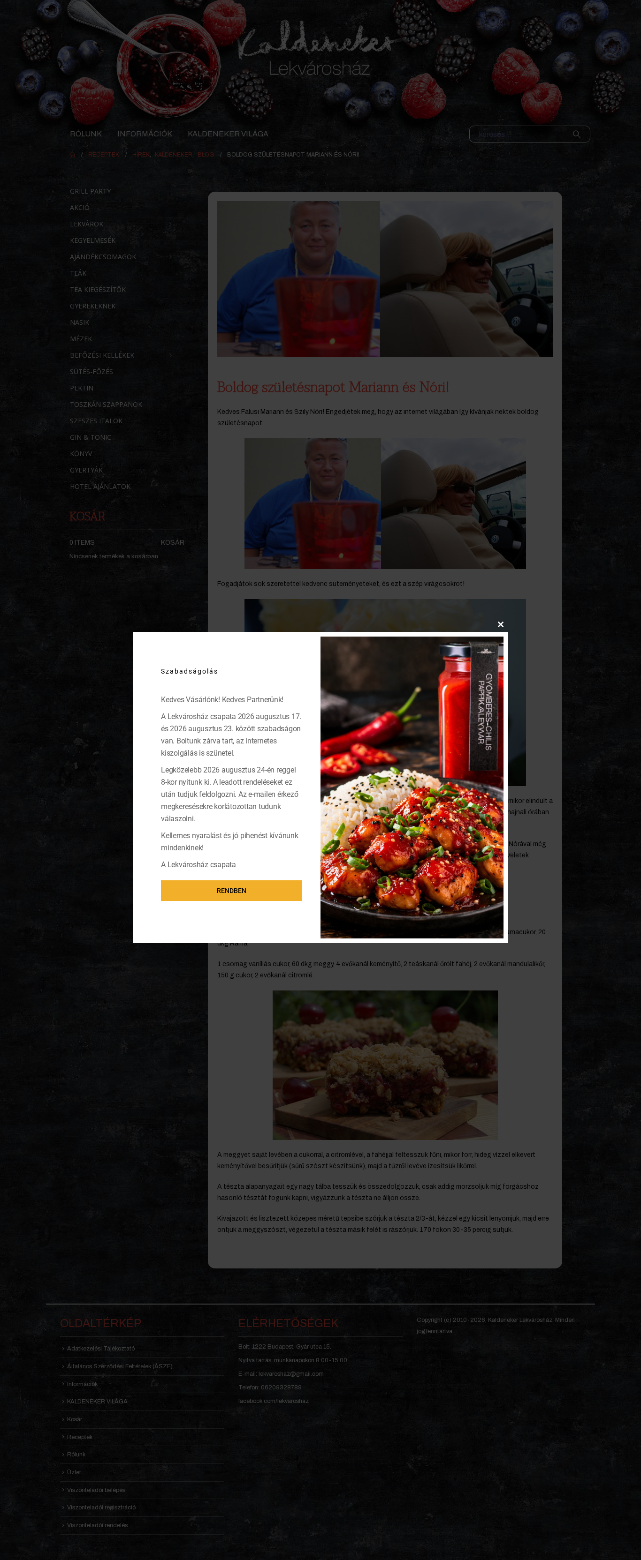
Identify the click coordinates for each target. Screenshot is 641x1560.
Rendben (231, 890)
